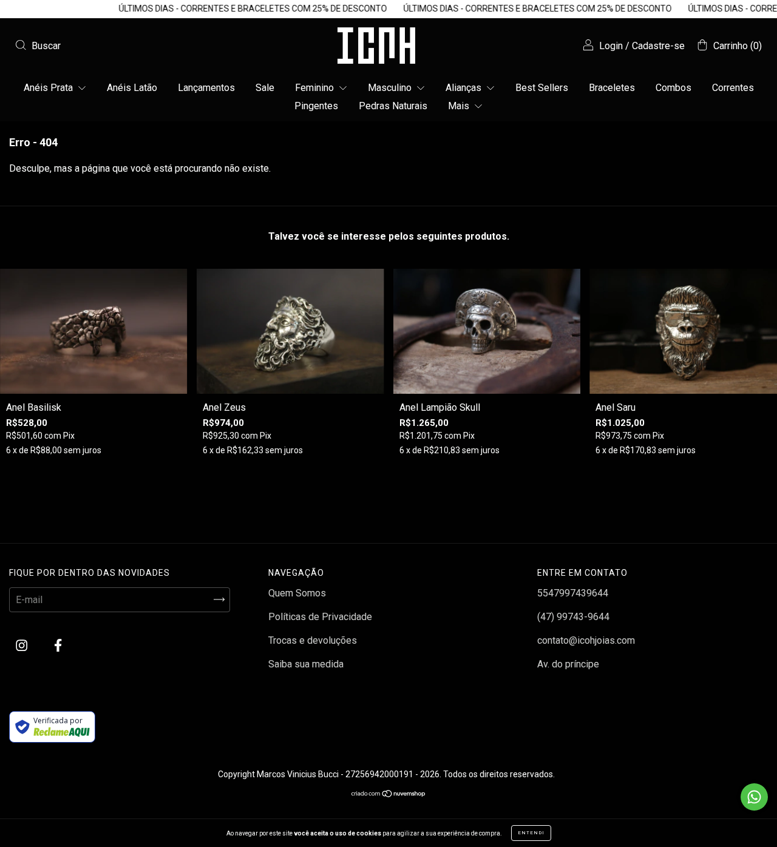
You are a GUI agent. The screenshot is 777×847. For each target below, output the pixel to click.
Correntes (733, 87)
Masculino (391, 87)
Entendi (531, 832)
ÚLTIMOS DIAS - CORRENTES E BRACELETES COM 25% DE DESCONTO (236, 8)
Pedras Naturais (393, 106)
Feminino (315, 87)
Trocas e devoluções (312, 640)
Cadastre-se (658, 46)
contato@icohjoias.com (586, 640)
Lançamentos (206, 87)
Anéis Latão (132, 87)
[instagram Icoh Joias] (22, 645)
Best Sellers (541, 87)
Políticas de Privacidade (320, 617)
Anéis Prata (49, 87)
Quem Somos (297, 593)
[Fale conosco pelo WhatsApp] (754, 797)
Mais (460, 106)
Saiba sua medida (306, 664)
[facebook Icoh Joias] (58, 645)
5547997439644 (572, 593)
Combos (673, 87)
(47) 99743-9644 (573, 617)
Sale (265, 87)
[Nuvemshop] (389, 794)
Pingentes (316, 106)
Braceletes (612, 87)
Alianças (465, 87)
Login (611, 46)
